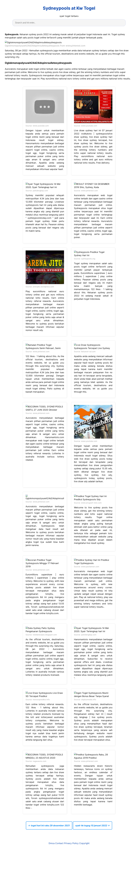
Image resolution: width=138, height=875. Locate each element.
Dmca (52, 843)
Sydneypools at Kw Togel (69, 8)
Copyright (84, 843)
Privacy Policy (71, 843)
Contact (59, 843)
